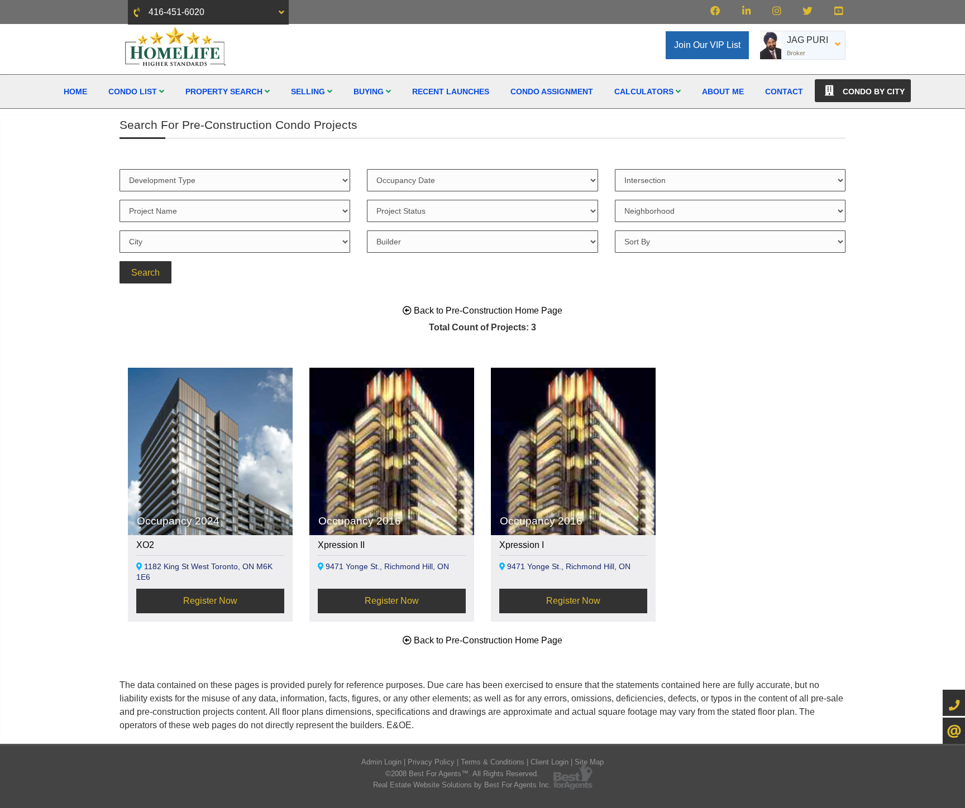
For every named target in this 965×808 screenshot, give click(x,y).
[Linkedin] (746, 11)
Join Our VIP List (707, 45)
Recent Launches (450, 91)
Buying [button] (369, 91)
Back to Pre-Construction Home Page (487, 310)
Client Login (550, 762)
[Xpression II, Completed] (391, 496)
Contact (784, 91)
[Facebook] (715, 11)
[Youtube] (838, 11)
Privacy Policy (431, 762)
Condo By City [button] (872, 91)
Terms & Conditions (492, 762)
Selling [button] (309, 91)
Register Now (210, 600)
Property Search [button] (225, 91)
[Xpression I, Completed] (573, 496)
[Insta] (777, 11)
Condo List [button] (133, 91)
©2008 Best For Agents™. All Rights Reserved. (462, 773)
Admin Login (381, 762)
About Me (723, 91)
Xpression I (521, 545)
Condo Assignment (551, 91)
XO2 (145, 545)
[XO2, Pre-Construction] (210, 497)
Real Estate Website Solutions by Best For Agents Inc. (462, 785)
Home (75, 91)
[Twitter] (807, 11)
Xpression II (341, 545)
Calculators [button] (645, 91)
